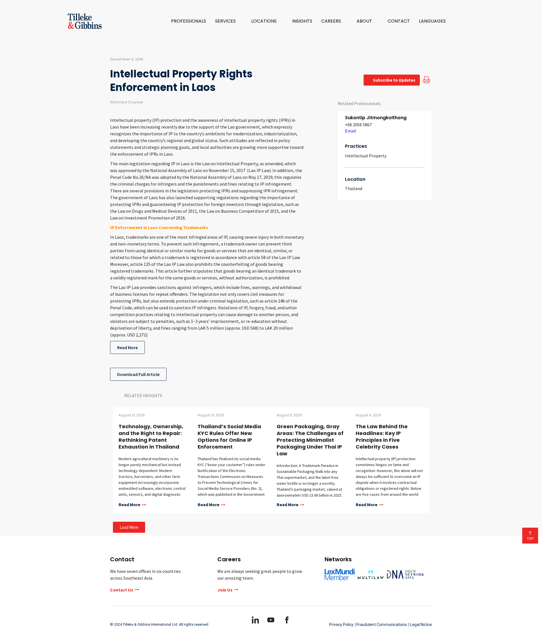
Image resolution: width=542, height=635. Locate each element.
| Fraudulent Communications (381, 624)
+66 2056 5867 (358, 124)
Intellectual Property (365, 155)
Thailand (353, 188)
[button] (229, 21)
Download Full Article (138, 374)
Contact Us (121, 590)
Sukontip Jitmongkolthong (375, 117)
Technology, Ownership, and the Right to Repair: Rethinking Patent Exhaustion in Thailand (151, 436)
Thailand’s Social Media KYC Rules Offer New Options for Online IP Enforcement (229, 436)
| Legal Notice (420, 624)
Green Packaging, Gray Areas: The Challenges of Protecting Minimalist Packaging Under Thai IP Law (310, 440)
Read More (127, 347)
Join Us (225, 590)
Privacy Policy (341, 624)
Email (350, 131)
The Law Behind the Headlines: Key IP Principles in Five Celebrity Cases (382, 436)
